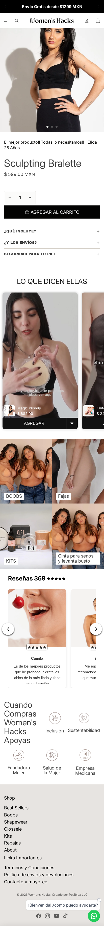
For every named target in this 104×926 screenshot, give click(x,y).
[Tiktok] (65, 916)
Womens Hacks (39, 894)
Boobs (11, 814)
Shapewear (16, 822)
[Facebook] (39, 916)
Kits (8, 836)
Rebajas (12, 842)
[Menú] (6, 21)
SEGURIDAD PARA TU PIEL (30, 254)
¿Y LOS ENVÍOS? (20, 243)
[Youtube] (57, 916)
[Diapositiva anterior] (5, 6)
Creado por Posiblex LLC (70, 894)
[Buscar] (16, 20)
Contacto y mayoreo (25, 881)
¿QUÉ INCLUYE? (20, 231)
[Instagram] (47, 916)
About (10, 850)
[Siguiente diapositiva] (98, 6)
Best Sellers (16, 807)
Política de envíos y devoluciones (38, 874)
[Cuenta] (86, 20)
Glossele (13, 829)
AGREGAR (34, 423)
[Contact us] (94, 916)
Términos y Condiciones (29, 867)
